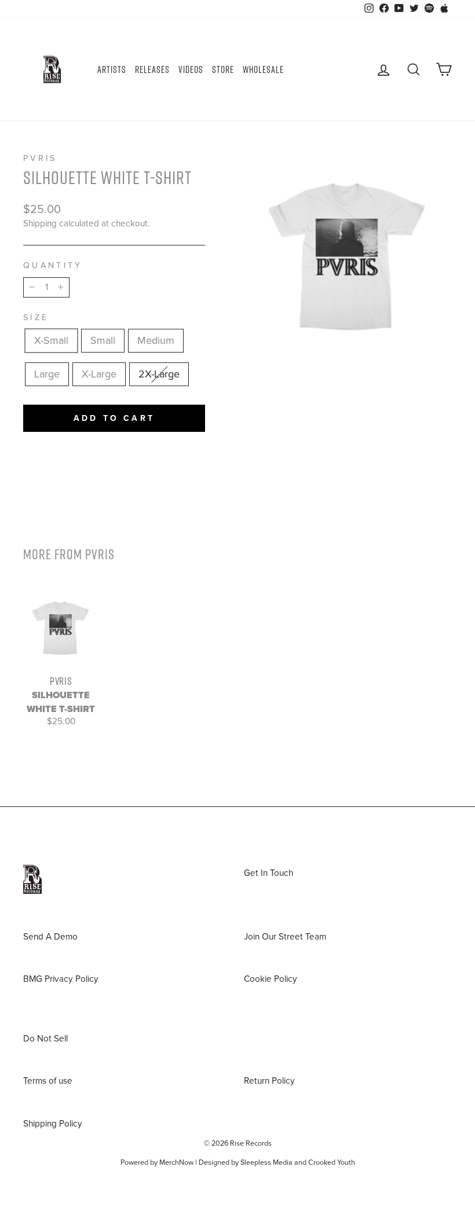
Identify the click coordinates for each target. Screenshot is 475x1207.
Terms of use (47, 1081)
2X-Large (159, 374)
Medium (155, 340)
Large (47, 374)
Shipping (40, 223)
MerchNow (176, 1162)
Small (102, 340)
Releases (152, 69)
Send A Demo (50, 936)
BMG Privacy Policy (60, 979)
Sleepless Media (266, 1162)
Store (223, 69)
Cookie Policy (270, 979)
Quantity (53, 265)
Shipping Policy (52, 1123)
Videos (190, 69)
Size (36, 317)
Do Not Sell (45, 1038)
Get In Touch (268, 873)
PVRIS (40, 158)
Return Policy (269, 1081)
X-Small (51, 340)
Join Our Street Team (285, 936)
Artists (111, 69)
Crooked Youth (331, 1162)
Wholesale (263, 69)
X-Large (99, 374)
